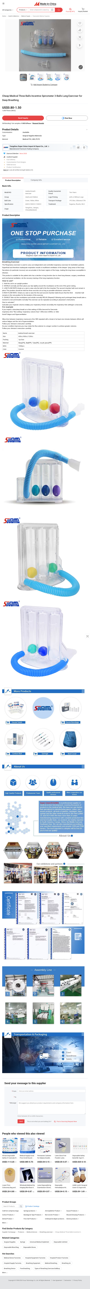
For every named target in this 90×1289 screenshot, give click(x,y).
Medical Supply (25, 16)
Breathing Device (9, 1268)
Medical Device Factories (12, 1258)
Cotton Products (8, 1215)
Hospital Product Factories (59, 1258)
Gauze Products (71, 1211)
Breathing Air (66, 1263)
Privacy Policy (77, 1280)
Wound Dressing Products (75, 1215)
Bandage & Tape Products (32, 1215)
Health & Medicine (13, 16)
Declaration (67, 1280)
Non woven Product (51, 1215)
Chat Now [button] (68, 118)
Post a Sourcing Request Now (65, 1121)
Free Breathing (25, 1268)
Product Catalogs (33, 1206)
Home (4, 16)
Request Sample (38, 123)
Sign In (5, 170)
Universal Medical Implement (39, 1242)
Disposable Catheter (61, 1242)
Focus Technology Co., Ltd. (31, 1280)
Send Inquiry (23, 118)
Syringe (22, 1242)
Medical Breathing (51, 1263)
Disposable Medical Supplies (41, 16)
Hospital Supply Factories (12, 1263)
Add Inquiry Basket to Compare (45, 84)
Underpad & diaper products (54, 1219)
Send (21, 1121)
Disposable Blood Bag (11, 1247)
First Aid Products (30, 1219)
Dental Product (7, 1219)
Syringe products (29, 1211)
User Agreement (57, 1280)
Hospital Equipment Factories (35, 1258)
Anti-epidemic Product (52, 1211)
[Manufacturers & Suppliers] (45, 4)
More (4, 1272)
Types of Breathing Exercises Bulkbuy (47, 1268)
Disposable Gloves (29, 1247)
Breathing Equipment (33, 1263)
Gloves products (71, 1219)
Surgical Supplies (9, 1242)
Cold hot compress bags (10, 1211)
